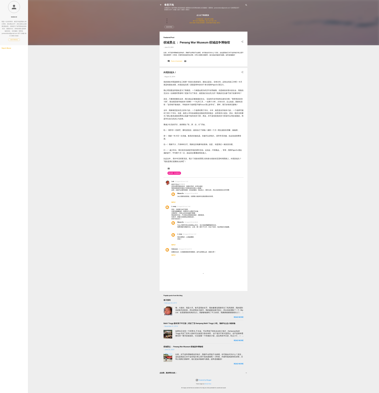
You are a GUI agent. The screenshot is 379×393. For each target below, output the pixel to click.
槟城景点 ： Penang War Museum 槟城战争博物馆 (197, 42)
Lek (172, 181)
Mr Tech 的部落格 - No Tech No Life (205, 21)
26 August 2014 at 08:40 (191, 222)
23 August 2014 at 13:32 (181, 181)
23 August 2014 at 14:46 (183, 206)
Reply (173, 202)
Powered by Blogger (204, 380)
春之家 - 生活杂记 (174, 173)
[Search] (246, 5)
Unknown (174, 249)
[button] (242, 42)
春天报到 (167, 300)
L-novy (173, 206)
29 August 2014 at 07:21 (185, 249)
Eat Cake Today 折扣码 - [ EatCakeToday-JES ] (205, 23)
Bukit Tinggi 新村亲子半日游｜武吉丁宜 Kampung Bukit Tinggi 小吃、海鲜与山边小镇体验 (199, 323)
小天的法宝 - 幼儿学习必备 (205, 19)
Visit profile (14, 39)
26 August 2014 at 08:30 (191, 193)
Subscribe (169, 27)
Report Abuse (6, 48)
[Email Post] (185, 62)
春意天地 (169, 4)
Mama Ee (180, 193)
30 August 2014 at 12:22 (189, 234)
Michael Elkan (208, 384)
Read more (238, 317)
